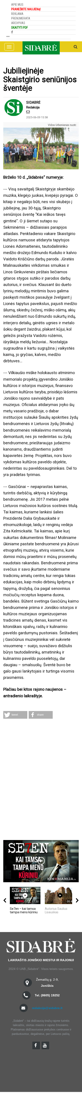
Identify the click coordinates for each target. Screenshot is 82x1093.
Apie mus (17, 4)
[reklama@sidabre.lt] (28, 112)
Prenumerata (20, 18)
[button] (15, 715)
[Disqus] (41, 780)
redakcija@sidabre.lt (47, 1008)
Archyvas (18, 23)
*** (8, 36)
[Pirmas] (41, 47)
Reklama (17, 14)
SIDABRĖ (33, 102)
